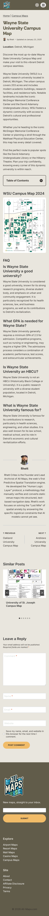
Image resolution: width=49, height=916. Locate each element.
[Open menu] (43, 5)
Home (6, 15)
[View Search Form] (37, 5)
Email (8, 709)
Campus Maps (20, 15)
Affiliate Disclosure (13, 883)
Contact (7, 879)
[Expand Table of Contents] (41, 180)
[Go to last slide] (7, 593)
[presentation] (24, 583)
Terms (6, 891)
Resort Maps (10, 848)
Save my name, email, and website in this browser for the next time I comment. (25, 734)
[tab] (19, 618)
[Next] (42, 593)
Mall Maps (9, 852)
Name (8, 696)
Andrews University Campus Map (38, 539)
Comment (10, 656)
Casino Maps (10, 856)
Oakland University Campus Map (10, 539)
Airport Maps (10, 844)
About (6, 876)
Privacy (7, 887)
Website (8, 723)
